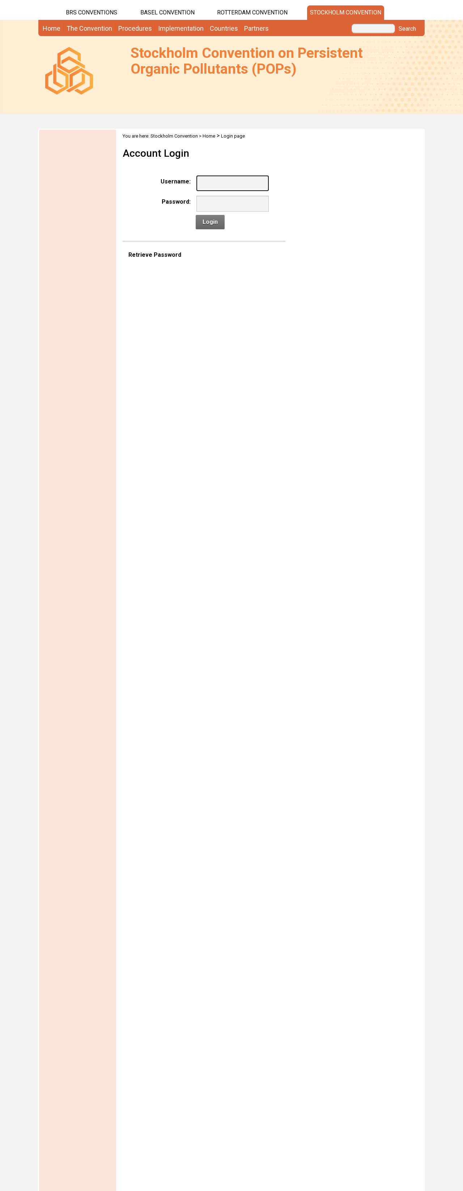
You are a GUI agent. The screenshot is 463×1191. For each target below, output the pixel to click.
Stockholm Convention (345, 12)
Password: (176, 201)
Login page (233, 136)
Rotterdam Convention (252, 12)
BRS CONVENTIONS (91, 12)
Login (210, 221)
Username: (176, 181)
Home (209, 136)
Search (407, 29)
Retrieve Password (154, 254)
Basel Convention (167, 12)
